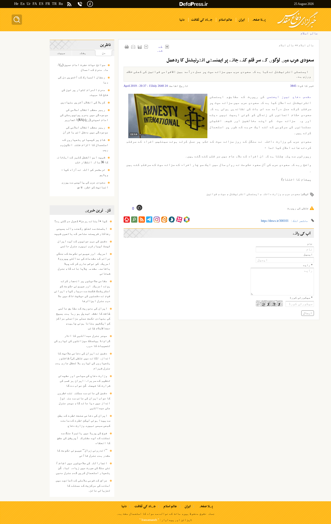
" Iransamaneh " (149, 520)
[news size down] (146, 46)
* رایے (308, 265)
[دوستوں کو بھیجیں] (133, 46)
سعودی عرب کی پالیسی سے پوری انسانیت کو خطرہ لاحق (85, 185)
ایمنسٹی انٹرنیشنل (244, 194)
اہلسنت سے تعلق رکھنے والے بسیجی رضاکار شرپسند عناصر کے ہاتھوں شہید (82, 231)
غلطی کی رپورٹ (298, 208)
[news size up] (167, 46)
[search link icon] (134, 219)
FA (35, 4)
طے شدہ (159, 47)
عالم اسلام (306, 45)
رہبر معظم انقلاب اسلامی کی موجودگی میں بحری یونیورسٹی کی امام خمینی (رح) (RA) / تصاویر (84, 114)
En (22, 4)
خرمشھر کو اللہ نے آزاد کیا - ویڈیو (85, 172)
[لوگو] (297, 28)
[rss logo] (69, 4)
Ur (29, 4)
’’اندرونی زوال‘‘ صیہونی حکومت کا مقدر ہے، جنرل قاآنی (83, 453)
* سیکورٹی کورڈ (301, 297)
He (16, 4)
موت (223, 194)
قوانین (211, 194)
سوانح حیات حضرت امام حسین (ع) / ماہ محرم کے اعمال (83, 67)
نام (310, 244)
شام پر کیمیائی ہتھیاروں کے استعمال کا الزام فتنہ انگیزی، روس (84, 144)
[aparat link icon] (179, 219)
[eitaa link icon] (164, 219)
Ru (61, 4)
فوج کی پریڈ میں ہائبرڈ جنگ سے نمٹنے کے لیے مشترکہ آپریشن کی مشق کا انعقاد (83, 438)
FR (48, 4)
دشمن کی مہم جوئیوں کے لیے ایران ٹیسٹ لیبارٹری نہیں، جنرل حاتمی (83, 243)
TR (54, 4)
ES (41, 4)
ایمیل (308, 254)
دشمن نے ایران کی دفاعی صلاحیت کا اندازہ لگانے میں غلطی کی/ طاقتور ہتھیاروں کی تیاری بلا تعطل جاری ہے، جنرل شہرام (82, 360)
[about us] (90, 3)
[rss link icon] (142, 219)
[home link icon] (127, 219)
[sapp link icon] (172, 219)
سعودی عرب (292, 194)
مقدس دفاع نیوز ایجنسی (289, 97)
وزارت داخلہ (271, 194)
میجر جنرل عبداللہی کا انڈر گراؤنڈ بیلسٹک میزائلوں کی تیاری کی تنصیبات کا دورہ (82, 340)
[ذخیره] (140, 47)
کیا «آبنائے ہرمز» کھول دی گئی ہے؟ (80, 221)
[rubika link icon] (187, 219)
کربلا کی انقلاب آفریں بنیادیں (83, 102)
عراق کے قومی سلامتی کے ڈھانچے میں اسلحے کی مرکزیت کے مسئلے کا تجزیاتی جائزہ (83, 485)
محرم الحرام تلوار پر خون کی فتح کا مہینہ (85, 92)
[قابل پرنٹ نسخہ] (127, 46)
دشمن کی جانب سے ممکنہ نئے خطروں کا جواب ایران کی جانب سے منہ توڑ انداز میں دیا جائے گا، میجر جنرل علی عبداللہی (83, 400)
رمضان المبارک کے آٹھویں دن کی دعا (83, 79)
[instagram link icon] (157, 219)
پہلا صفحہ (205, 506)
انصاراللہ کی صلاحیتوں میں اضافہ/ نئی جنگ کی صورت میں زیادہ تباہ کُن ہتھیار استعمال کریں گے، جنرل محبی (83, 468)
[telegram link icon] (149, 219)
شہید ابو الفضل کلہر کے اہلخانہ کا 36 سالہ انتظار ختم (82, 159)
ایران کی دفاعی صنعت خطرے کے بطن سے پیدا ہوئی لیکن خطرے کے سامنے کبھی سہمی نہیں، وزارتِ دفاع (83, 420)
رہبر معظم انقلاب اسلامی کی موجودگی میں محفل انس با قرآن (85, 130)
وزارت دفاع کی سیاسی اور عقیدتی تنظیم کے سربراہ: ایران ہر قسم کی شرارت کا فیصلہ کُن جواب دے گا (84, 380)
